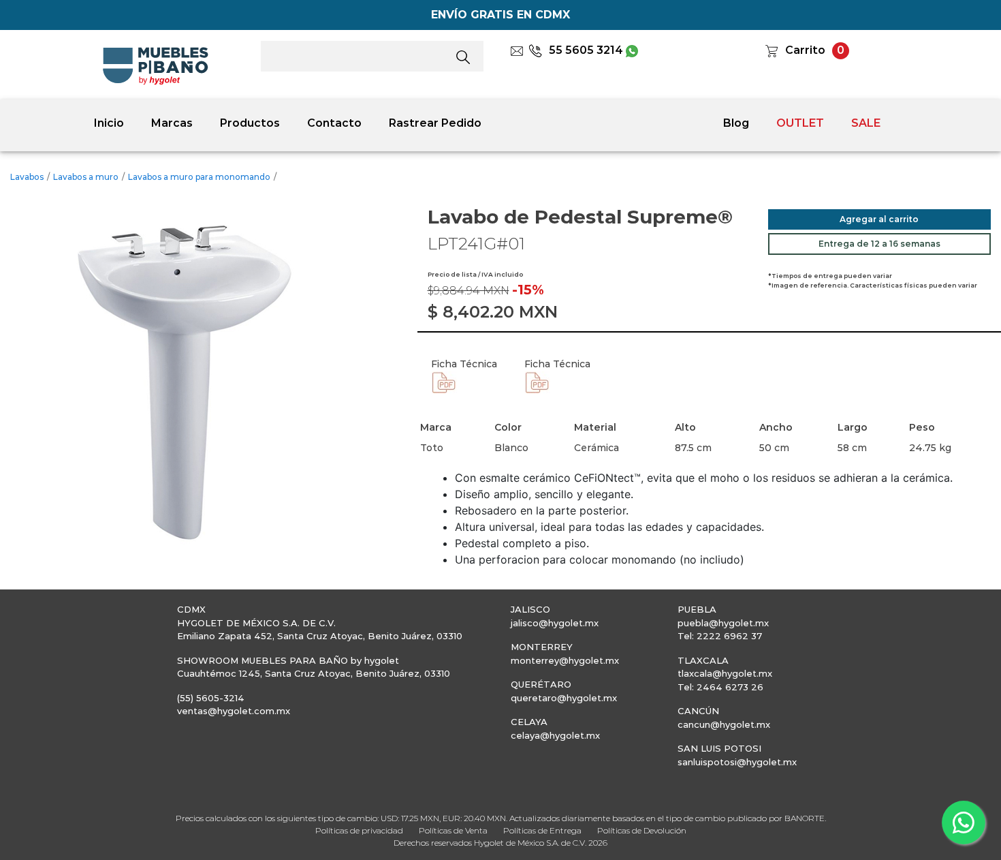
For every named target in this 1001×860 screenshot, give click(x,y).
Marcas (172, 123)
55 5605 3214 (586, 50)
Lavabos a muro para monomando (199, 177)
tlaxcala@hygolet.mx (725, 673)
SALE (865, 123)
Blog (736, 123)
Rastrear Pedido (435, 123)
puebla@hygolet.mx (723, 622)
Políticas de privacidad (359, 830)
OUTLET (800, 123)
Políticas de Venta (453, 830)
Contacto (334, 123)
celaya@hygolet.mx (555, 735)
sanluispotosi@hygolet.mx (737, 761)
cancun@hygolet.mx (724, 724)
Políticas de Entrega (542, 830)
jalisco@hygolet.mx (555, 622)
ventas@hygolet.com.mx (233, 710)
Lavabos (27, 177)
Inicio (109, 123)
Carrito (805, 50)
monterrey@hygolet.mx (565, 660)
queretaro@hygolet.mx (564, 697)
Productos (250, 123)
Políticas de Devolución (641, 830)
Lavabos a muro (85, 177)
